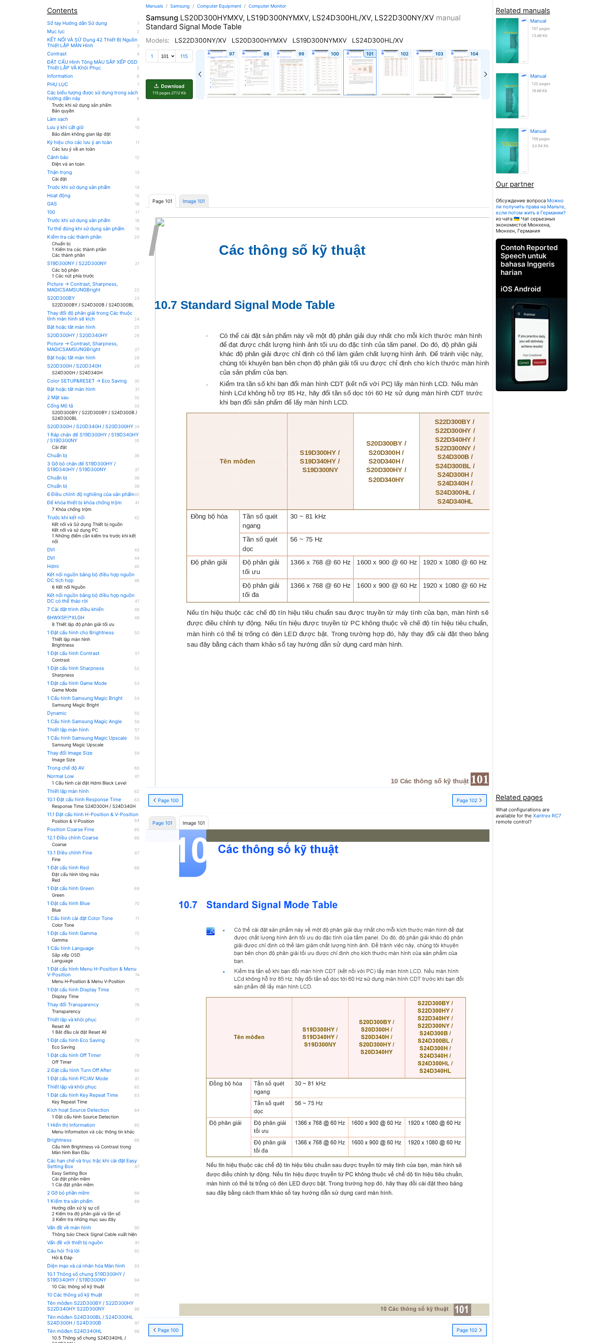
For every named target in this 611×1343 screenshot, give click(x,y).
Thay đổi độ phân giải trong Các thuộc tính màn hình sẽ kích (89, 316)
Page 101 (162, 823)
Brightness (59, 1140)
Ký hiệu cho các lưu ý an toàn (79, 142)
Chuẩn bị (57, 455)
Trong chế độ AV (65, 768)
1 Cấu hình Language (70, 948)
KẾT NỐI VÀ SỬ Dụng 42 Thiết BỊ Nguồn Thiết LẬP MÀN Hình (92, 42)
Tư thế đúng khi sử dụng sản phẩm (85, 229)
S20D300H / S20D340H (74, 366)
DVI (51, 550)
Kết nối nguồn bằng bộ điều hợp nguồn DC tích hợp (91, 577)
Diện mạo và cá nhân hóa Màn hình (86, 1266)
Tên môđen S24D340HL (74, 1331)
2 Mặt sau (58, 397)
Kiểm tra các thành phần (74, 237)
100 (51, 212)
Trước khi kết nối (66, 518)
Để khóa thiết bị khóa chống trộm (84, 503)
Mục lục (56, 31)
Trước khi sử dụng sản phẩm (78, 187)
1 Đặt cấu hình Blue (68, 903)
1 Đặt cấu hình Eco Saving (76, 1040)
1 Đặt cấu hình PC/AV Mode (77, 1078)
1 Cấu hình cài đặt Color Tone (80, 918)
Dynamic (57, 713)
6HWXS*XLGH (65, 618)
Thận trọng (59, 172)
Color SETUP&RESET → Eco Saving (87, 381)
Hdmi (53, 566)
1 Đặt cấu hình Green (70, 888)
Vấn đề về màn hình (69, 1228)
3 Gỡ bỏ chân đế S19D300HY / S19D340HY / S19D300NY (81, 466)
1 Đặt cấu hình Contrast (73, 653)
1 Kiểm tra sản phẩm (70, 1201)
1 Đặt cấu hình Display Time (78, 990)
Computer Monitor (267, 6)
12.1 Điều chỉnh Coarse (72, 838)
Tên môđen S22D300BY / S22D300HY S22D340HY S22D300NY (90, 1306)
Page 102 (468, 800)
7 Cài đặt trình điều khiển (75, 609)
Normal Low (60, 776)
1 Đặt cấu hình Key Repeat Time (82, 1095)
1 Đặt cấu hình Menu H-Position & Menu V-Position (92, 972)
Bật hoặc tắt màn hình (71, 327)
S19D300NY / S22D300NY (77, 263)
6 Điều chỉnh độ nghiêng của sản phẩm (90, 494)
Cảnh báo (57, 157)
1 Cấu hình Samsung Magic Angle (84, 721)
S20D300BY (61, 298)
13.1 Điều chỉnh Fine (69, 853)
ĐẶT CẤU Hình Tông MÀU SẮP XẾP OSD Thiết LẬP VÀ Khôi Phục (92, 65)
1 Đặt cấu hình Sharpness (75, 668)
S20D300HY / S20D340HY (77, 335)
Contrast (57, 54)
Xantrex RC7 (547, 816)
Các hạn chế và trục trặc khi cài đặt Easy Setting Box (92, 1163)
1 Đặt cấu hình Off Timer (74, 1055)
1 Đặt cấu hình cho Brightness (80, 633)
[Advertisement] (317, 146)
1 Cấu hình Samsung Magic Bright (85, 698)
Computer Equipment (219, 6)
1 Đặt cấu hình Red (68, 868)
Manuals (154, 6)
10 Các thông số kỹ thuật (74, 1295)
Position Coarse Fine (70, 829)
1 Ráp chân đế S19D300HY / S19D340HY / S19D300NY (93, 437)
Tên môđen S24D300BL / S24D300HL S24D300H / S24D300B (90, 1320)
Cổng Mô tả (60, 406)
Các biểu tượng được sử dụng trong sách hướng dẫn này (92, 95)
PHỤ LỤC (57, 84)
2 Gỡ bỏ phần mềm (68, 1193)
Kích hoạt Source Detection (78, 1110)
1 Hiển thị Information (71, 1125)
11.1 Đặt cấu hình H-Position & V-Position (92, 814)
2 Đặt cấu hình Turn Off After (79, 1070)
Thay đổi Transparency (73, 1005)
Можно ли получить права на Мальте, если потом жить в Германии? (531, 207)
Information (60, 76)
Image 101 (194, 201)
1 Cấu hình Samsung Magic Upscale (87, 738)
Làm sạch (57, 119)
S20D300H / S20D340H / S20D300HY (90, 426)
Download (169, 89)
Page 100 (168, 800)
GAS (52, 204)
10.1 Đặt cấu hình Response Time (84, 799)
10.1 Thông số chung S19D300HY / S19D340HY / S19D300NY (86, 1277)
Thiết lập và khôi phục (71, 1020)
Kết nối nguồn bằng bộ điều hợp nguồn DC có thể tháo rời (91, 598)
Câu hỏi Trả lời (63, 1251)
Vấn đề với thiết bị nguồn (75, 1243)
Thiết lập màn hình (68, 730)
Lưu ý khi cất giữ (65, 127)
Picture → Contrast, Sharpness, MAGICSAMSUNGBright (82, 287)
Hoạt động (58, 195)
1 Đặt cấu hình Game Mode (77, 683)
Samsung (180, 6)
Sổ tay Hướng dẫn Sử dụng (77, 23)
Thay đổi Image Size (70, 753)
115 (184, 56)
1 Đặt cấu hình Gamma (72, 933)
